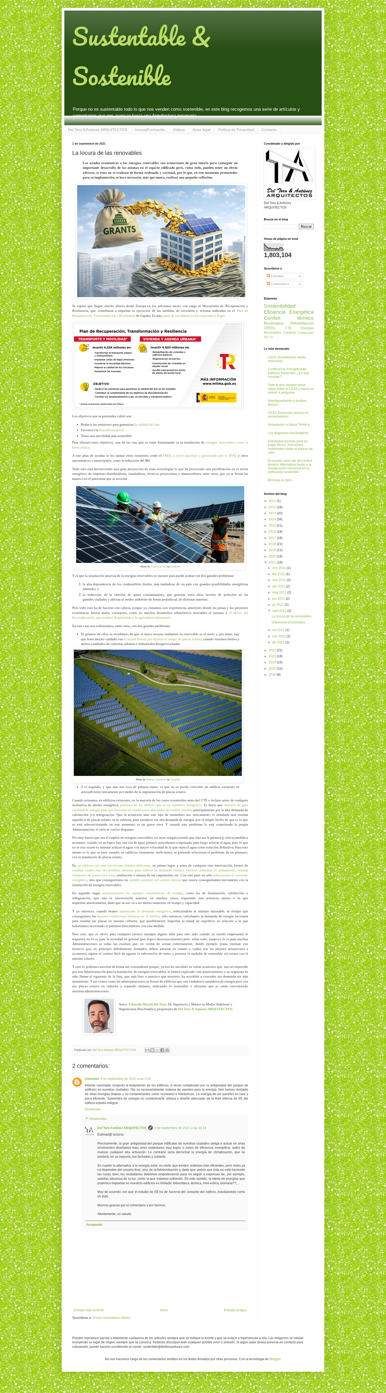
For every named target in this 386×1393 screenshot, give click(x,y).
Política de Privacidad (236, 130)
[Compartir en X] (157, 1050)
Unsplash (175, 566)
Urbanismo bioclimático (288, 622)
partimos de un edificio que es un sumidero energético (161, 805)
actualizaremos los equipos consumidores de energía (142, 893)
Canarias (289, 332)
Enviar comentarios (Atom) (111, 1318)
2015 (273, 525)
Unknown (92, 1079)
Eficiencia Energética (289, 312)
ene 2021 (279, 568)
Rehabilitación (302, 323)
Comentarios (279, 284)
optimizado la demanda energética (145, 911)
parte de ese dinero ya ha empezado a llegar (194, 316)
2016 (273, 531)
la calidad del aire (147, 424)
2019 (273, 550)
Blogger (274, 1359)
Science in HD (158, 566)
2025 (273, 668)
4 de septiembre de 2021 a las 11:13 (180, 1128)
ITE (271, 337)
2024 (273, 662)
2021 (273, 562)
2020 (273, 556)
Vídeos (179, 130)
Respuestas (98, 1119)
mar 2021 (279, 580)
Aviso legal (201, 130)
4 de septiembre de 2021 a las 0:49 (125, 1079)
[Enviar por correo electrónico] (147, 1050)
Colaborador (306, 332)
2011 (273, 501)
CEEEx (269, 328)
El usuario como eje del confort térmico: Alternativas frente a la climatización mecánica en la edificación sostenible (290, 466)
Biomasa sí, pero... (281, 480)
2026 (273, 675)
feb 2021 (279, 574)
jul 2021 (278, 605)
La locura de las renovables (291, 616)
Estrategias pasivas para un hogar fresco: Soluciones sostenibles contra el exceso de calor (290, 446)
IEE (266, 337)
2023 (273, 656)
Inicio (164, 1310)
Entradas (277, 276)
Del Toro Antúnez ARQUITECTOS (122, 1128)
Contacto (269, 130)
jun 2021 (279, 599)
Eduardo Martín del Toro (147, 1004)
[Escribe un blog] (152, 1050)
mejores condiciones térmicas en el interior (128, 916)
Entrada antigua (235, 1310)
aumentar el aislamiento (217, 870)
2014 (273, 519)
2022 (273, 650)
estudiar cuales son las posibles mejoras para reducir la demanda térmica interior (134, 870)
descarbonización (111, 430)
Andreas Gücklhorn (156, 779)
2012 (273, 507)
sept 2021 (279, 611)
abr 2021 (279, 586)
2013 (273, 513)
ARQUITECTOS (205, 1009)
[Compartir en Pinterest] (167, 1050)
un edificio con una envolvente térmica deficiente (114, 865)
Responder (93, 1109)
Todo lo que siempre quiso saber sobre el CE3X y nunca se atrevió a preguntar (291, 388)
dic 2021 (278, 642)
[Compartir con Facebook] (162, 1050)
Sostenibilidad (280, 306)
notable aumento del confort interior (155, 880)
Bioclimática (274, 323)
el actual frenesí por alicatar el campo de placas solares (163, 639)
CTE (288, 328)
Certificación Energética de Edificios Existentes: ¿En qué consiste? (288, 373)
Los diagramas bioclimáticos (288, 433)
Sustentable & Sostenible (141, 56)
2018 (273, 544)
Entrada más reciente (89, 1310)
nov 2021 (279, 636)
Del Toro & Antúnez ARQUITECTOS (97, 130)
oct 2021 (278, 630)
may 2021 (279, 592)
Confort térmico (289, 318)
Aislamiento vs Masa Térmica (289, 424)
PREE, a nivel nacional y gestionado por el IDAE (200, 455)
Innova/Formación (150, 130)
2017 (273, 538)
